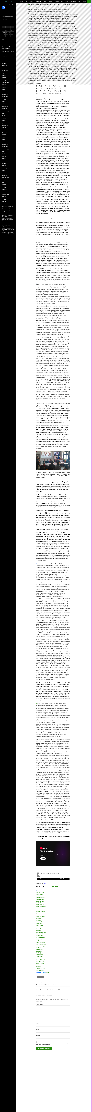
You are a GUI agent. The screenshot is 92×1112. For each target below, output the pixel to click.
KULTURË (31, 1)
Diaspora (38, 83)
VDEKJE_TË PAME (64, 1)
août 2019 (4, 84)
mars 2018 (4, 101)
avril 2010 (4, 185)
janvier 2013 (4, 168)
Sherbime (57, 1)
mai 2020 (4, 73)
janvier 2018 (4, 104)
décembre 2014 (5, 163)
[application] (53, 879)
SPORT (50, 1)
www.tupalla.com (7, 2)
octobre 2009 (4, 192)
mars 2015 (4, 160)
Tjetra (79, 1)
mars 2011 (4, 173)
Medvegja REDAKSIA (52, 886)
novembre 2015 (5, 146)
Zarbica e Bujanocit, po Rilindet (8, 51)
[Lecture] (39, 879)
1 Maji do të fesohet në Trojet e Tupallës (46, 983)
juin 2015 (4, 154)
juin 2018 (4, 99)
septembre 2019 (5, 82)
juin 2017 (4, 116)
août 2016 (4, 130)
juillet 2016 (4, 132)
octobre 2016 (4, 127)
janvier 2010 (4, 191)
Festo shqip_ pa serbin (6, 46)
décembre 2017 (5, 106)
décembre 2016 (5, 123)
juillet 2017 (4, 115)
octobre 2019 (4, 80)
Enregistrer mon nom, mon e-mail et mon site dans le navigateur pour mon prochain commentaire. (53, 1043)
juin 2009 (4, 199)
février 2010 (4, 189)
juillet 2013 (4, 166)
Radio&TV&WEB (73, 1)
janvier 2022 (4, 65)
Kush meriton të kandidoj (7, 53)
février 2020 (4, 79)
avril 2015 (4, 158)
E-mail (38, 1029)
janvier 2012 (4, 172)
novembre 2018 (5, 96)
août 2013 (4, 165)
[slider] (67, 879)
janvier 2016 (4, 142)
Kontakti (84, 1)
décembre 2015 (5, 144)
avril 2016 (4, 137)
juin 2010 (4, 182)
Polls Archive (4, 19)
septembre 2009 (5, 194)
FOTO (45, 1)
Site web (38, 1035)
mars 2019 (4, 89)
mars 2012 (4, 170)
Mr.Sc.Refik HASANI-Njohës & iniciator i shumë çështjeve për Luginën (8, 215)
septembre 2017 (5, 111)
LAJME (26, 1)
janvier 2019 (4, 92)
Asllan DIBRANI (40, 976)
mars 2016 (4, 139)
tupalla (46, 93)
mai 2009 (4, 201)
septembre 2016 (5, 129)
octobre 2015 (4, 148)
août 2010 (4, 179)
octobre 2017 (4, 110)
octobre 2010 (4, 175)
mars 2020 (4, 77)
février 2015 (4, 161)
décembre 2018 (5, 94)
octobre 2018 (4, 98)
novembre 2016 (5, 125)
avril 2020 (4, 75)
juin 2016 (4, 134)
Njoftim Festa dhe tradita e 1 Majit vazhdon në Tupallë (49, 989)
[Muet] (63, 879)
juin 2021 (4, 66)
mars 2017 (4, 120)
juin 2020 (4, 72)
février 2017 (4, 122)
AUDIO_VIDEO (38, 1)
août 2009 (4, 196)
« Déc (3, 39)
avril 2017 (4, 118)
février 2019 (4, 91)
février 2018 (4, 103)
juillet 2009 (4, 198)
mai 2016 (4, 135)
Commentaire (39, 1004)
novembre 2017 (5, 108)
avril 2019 (4, 87)
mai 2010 (4, 184)
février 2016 (4, 141)
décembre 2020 (5, 70)
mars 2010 (4, 187)
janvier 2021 (4, 68)
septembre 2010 (5, 177)
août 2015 (4, 151)
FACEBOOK (46, 883)
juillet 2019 (4, 85)
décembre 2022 (5, 63)
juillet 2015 (4, 153)
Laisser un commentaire (55, 93)
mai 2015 (4, 156)
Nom (37, 1023)
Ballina (21, 1)
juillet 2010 (4, 180)
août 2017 (4, 113)
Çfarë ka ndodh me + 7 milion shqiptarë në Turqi (7, 225)
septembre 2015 (5, 149)
